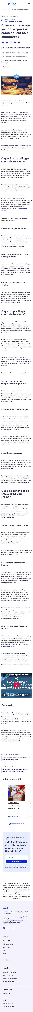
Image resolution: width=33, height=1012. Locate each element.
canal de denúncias (14, 923)
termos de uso (16, 917)
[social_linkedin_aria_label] (13, 929)
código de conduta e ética (17, 919)
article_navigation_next (8, 766)
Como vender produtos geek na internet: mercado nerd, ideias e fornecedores (14, 770)
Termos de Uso (22, 867)
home (4, 9)
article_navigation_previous (10, 754)
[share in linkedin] (15, 43)
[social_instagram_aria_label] (4, 929)
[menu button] (28, 3)
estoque (5, 539)
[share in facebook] (11, 43)
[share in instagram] (3, 43)
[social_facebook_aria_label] (8, 929)
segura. (26, 482)
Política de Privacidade (10, 867)
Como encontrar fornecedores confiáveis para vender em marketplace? (16, 758)
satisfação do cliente (8, 644)
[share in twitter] (19, 43)
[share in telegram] (7, 43)
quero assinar (16, 861)
